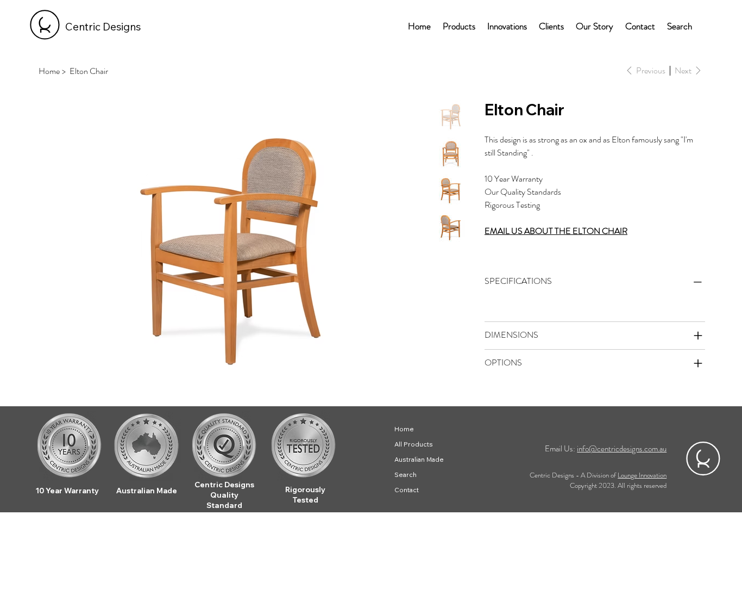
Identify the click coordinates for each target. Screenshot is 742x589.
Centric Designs (103, 26)
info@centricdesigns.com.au (621, 449)
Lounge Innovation (642, 475)
